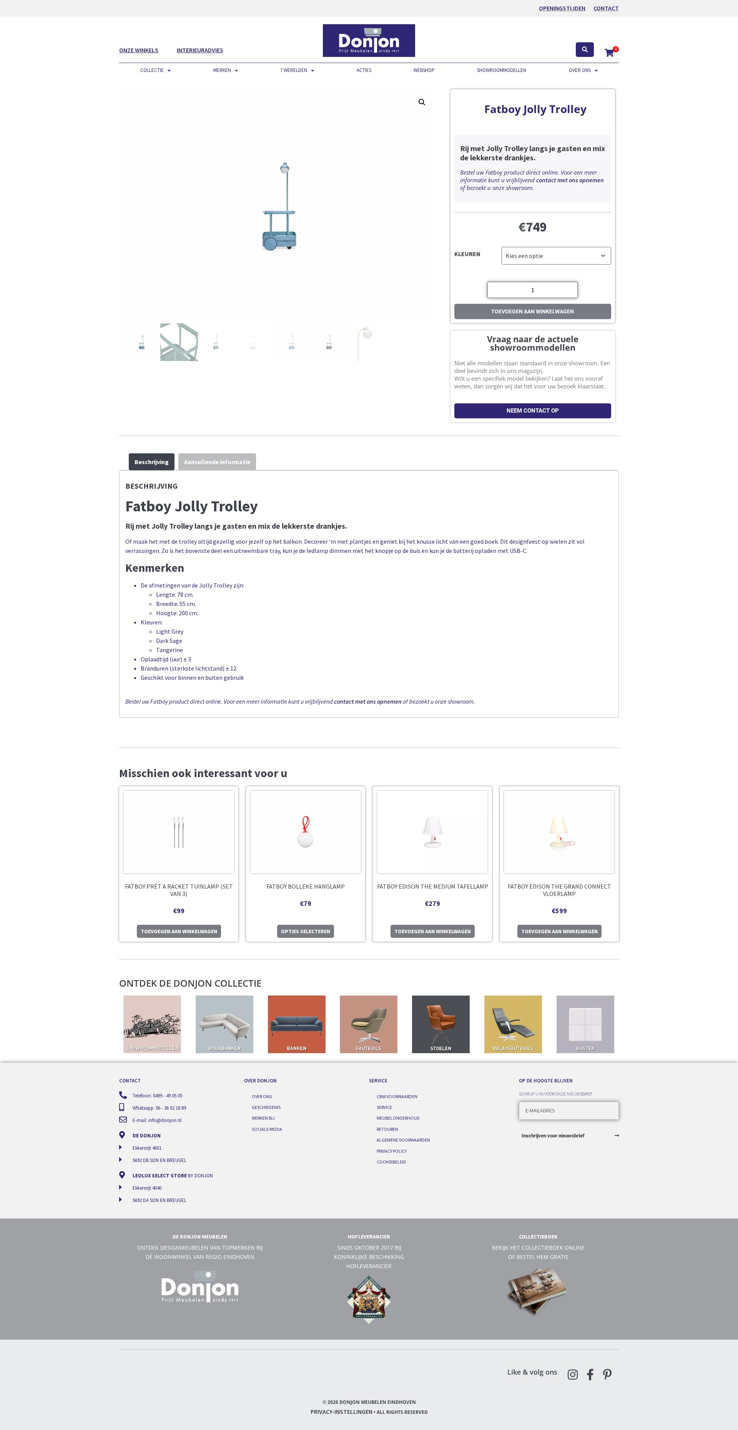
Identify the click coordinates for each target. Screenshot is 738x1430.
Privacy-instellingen (341, 1411)
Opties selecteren (305, 931)
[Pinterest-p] (607, 1374)
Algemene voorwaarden (403, 1140)
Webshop (424, 70)
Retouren (387, 1129)
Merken (222, 70)
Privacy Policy (392, 1151)
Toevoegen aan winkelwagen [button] (179, 931)
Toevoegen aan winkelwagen (532, 311)
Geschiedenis (266, 1107)
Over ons (580, 70)
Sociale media (267, 1129)
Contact (606, 8)
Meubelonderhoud (398, 1118)
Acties (364, 70)
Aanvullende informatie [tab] (217, 462)
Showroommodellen (501, 70)
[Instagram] (572, 1374)
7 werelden (293, 70)
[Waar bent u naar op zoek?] (585, 49)
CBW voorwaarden (397, 1096)
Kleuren (467, 253)
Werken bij (263, 1118)
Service (384, 1107)
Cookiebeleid (391, 1162)
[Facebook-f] (590, 1374)
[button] (422, 102)
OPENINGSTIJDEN (562, 8)
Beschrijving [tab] (152, 462)
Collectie (152, 70)
